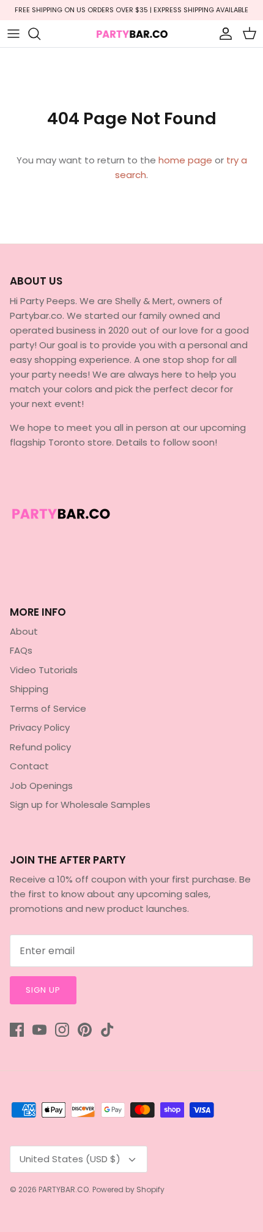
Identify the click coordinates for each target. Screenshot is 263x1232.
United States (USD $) (70, 1158)
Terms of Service (48, 708)
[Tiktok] (107, 1030)
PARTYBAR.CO (64, 1189)
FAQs (21, 650)
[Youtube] (39, 1030)
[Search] (40, 33)
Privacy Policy (40, 727)
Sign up (43, 990)
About (24, 631)
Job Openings (41, 785)
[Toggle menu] (13, 33)
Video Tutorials (44, 669)
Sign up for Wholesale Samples (80, 804)
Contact (29, 766)
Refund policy (40, 747)
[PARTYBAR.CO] (131, 33)
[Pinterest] (85, 1030)
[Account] (222, 33)
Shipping (29, 688)
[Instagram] (62, 1030)
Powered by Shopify (128, 1189)
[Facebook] (17, 1030)
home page (185, 160)
